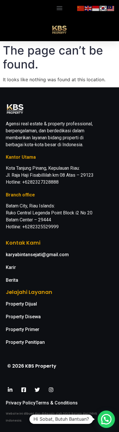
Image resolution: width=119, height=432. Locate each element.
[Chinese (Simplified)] (81, 8)
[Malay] (111, 8)
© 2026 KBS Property (31, 366)
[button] (59, 7)
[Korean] (103, 8)
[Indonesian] (96, 8)
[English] (88, 8)
